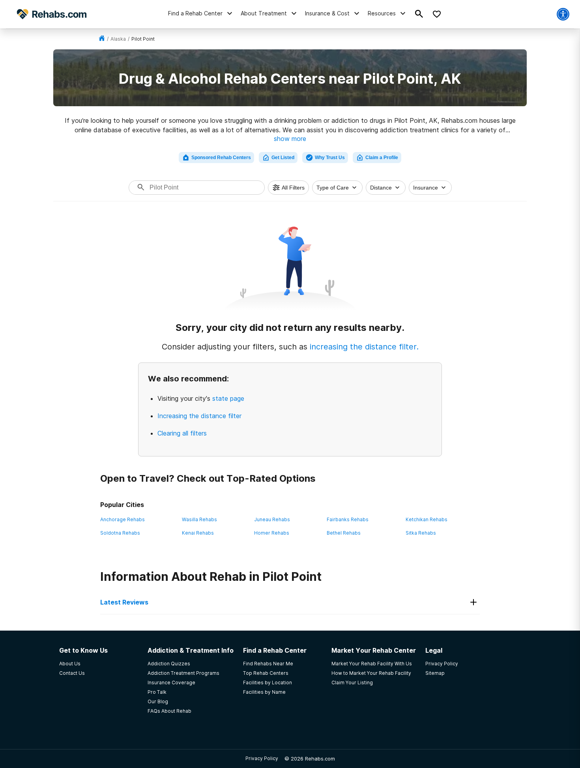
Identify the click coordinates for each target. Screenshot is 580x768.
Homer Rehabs (271, 533)
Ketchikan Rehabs (426, 519)
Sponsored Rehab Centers (221, 157)
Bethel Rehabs (344, 533)
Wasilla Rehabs (199, 519)
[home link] (102, 39)
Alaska (118, 39)
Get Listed (282, 157)
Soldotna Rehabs (120, 533)
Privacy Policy (261, 758)
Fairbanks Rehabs (348, 519)
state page (228, 398)
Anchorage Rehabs (122, 519)
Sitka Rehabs (421, 533)
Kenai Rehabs (198, 533)
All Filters (293, 187)
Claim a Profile (381, 157)
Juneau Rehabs (272, 519)
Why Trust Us (330, 157)
